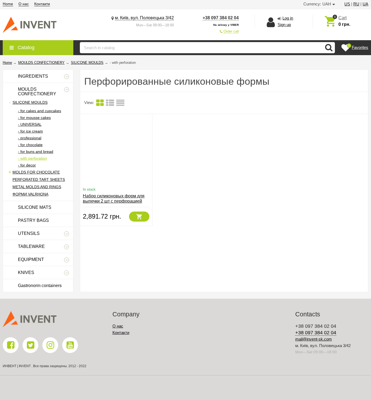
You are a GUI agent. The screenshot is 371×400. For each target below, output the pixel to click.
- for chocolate (30, 145)
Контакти (42, 4)
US (347, 4)
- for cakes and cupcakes (39, 111)
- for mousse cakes (34, 117)
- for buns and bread (35, 151)
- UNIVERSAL (30, 124)
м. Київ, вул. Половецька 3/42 (144, 17)
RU (356, 4)
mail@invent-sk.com (313, 339)
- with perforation (32, 158)
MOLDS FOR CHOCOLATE (36, 172)
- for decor (27, 165)
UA (365, 4)
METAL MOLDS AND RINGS (36, 187)
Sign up (284, 24)
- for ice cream (30, 131)
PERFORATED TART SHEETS (38, 179)
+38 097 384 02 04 (221, 17)
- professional (29, 138)
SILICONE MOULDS (30, 102)
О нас (23, 4)
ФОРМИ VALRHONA (30, 194)
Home (8, 4)
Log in (287, 18)
